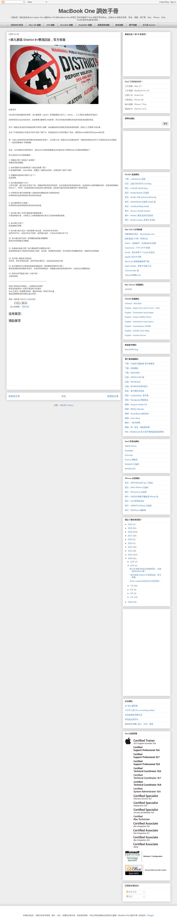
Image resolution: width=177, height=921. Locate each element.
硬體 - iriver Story (132, 418)
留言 (130, 896)
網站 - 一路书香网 (132, 423)
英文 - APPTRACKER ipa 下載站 (139, 483)
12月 (132, 562)
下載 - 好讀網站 (131, 368)
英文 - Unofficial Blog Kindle (137, 206)
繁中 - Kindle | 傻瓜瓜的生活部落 (139, 215)
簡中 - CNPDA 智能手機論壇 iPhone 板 (141, 496)
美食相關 (119, 25)
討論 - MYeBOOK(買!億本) (136, 386)
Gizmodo (129, 455)
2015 (130, 543)
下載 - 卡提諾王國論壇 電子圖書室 (139, 363)
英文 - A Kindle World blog (136, 188)
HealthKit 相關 (85, 25)
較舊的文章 (113, 396)
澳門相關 (133, 25)
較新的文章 (14, 396)
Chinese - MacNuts (133, 303)
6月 (132, 589)
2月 (132, 593)
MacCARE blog (131, 349)
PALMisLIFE (130, 469)
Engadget (129, 450)
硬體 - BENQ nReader (134, 409)
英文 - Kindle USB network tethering (140, 197)
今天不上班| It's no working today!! (140, 710)
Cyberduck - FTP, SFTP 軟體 (137, 248)
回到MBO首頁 (17, 25)
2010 (130, 555)
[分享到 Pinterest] (25, 303)
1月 (132, 597)
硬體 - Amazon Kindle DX (136, 404)
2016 (130, 539)
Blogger (150, 915)
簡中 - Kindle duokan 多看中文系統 (140, 220)
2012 (130, 547)
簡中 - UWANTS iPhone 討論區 (138, 505)
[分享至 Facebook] (23, 303)
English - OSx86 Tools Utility (137, 331)
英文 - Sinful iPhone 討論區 (136, 487)
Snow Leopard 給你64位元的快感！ (145, 581)
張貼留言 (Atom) (66, 405)
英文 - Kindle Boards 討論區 (137, 193)
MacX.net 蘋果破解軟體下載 (137, 261)
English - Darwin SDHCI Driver (138, 317)
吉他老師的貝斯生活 (133, 715)
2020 (130, 524)
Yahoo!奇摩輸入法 (133, 275)
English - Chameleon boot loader (139, 312)
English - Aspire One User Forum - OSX (142, 308)
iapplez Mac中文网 (133, 257)
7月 (132, 586)
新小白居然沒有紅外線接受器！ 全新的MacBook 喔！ (145, 570)
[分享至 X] (20, 303)
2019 (130, 528)
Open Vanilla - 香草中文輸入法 (138, 266)
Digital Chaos (130, 446)
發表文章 (132, 892)
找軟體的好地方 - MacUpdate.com (140, 234)
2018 (130, 532)
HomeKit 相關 (66, 25)
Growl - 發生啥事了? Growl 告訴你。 (141, 252)
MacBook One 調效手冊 (88, 11)
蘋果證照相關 (103, 25)
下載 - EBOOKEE (132, 373)
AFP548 (128, 289)
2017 (130, 536)
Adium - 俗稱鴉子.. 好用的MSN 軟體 (140, 243)
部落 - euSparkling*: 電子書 (137, 395)
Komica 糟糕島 (131, 460)
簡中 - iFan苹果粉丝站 (134, 501)
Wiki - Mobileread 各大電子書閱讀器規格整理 (144, 432)
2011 (130, 551)
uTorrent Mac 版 (132, 270)
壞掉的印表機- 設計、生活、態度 (139, 724)
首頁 (63, 396)
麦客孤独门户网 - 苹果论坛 (136, 239)
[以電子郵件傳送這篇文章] (15, 303)
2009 (130, 558)
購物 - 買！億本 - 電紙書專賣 (137, 427)
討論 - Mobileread (132, 382)
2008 (130, 602)
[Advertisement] (145, 149)
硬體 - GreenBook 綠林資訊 (137, 414)
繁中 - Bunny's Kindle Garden (138, 211)
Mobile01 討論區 (132, 464)
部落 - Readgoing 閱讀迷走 (136, 400)
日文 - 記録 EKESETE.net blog (138, 183)
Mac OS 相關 (35, 25)
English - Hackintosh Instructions (139, 321)
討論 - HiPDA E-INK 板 (134, 377)
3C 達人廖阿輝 (131, 706)
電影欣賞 (25, 307)
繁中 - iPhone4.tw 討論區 (136, 492)
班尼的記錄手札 (131, 719)
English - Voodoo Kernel (135, 335)
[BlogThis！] (18, 303)
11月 (132, 565)
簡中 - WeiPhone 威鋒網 (135, 510)
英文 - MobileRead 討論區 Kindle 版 (140, 202)
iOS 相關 (50, 25)
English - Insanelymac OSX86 (138, 326)
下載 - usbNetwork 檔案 (135, 179)
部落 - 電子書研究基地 (134, 391)
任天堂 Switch (149, 25)
